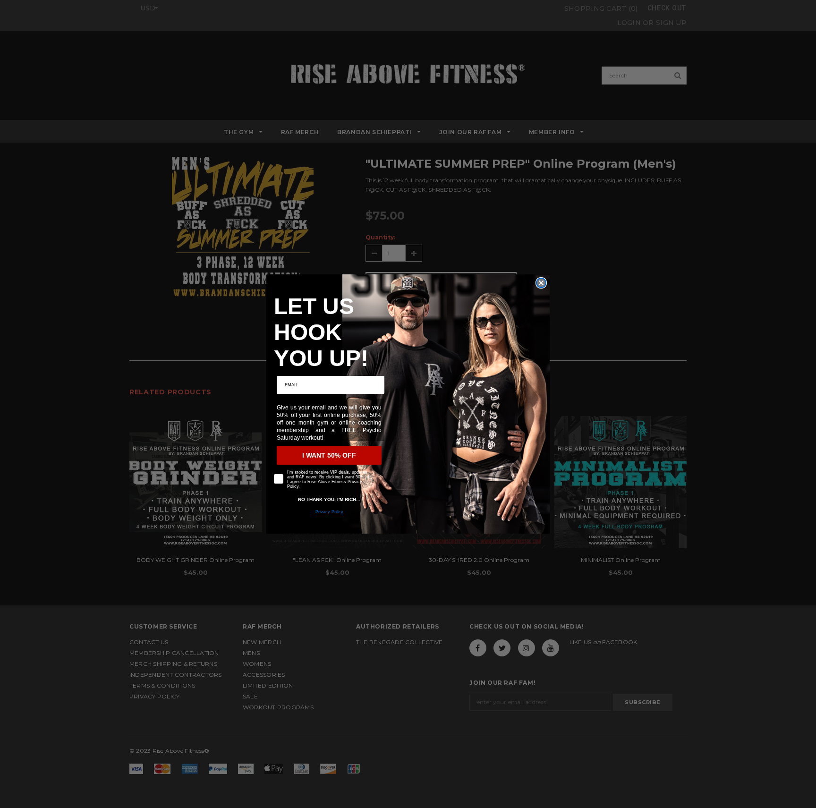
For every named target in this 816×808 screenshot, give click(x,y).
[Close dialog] (541, 283)
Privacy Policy (329, 512)
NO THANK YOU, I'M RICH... (329, 499)
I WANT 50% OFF (329, 455)
